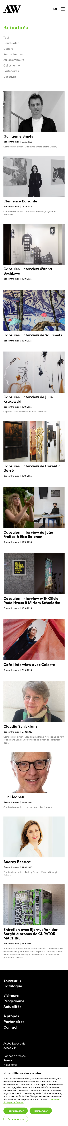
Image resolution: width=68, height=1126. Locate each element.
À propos (11, 1016)
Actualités (12, 1006)
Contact (10, 1027)
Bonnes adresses (14, 1056)
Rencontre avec (13, 54)
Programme (13, 1001)
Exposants (12, 980)
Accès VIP (9, 1048)
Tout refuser (41, 1110)
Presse (7, 1060)
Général (8, 48)
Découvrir (9, 76)
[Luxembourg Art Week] (12, 9)
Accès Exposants (14, 1043)
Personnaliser (15, 1119)
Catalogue (12, 986)
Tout (6, 37)
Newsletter (10, 1064)
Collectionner (12, 65)
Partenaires (11, 71)
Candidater (11, 43)
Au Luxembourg (13, 60)
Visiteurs (11, 995)
